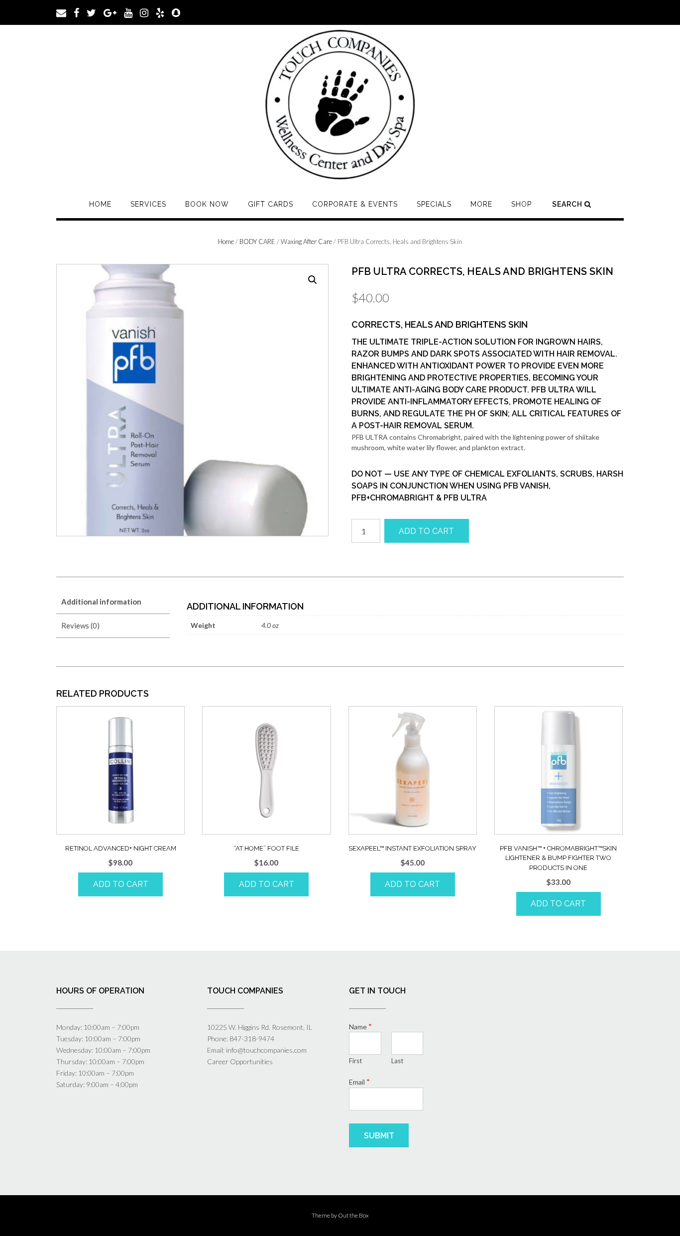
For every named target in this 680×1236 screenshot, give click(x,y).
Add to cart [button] (120, 884)
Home (100, 204)
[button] (313, 280)
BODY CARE (257, 242)
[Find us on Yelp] (160, 12)
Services (148, 204)
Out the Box (353, 1215)
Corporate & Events (355, 204)
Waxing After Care (306, 242)
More (481, 204)
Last (397, 1061)
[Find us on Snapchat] (176, 12)
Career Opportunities (240, 1061)
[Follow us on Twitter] (91, 12)
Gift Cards (270, 204)
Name (360, 1026)
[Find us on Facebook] (76, 12)
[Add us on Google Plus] (110, 12)
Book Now (207, 204)
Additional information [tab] (101, 601)
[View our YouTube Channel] (128, 12)
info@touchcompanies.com (266, 1050)
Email (359, 1081)
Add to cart (426, 531)
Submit (379, 1135)
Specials (434, 204)
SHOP (521, 204)
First (355, 1061)
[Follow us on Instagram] (144, 12)
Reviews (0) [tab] (80, 625)
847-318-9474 (251, 1038)
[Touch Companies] (340, 104)
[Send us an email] (61, 12)
